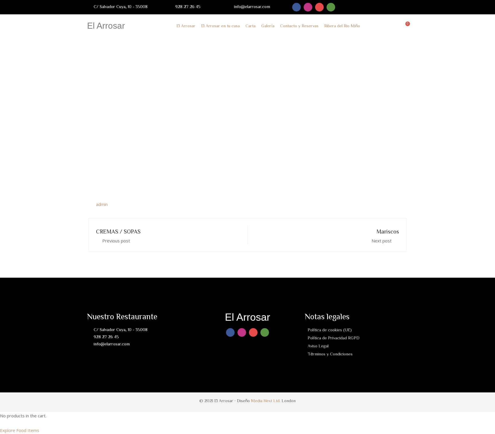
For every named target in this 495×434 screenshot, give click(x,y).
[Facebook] (296, 7)
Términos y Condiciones (330, 354)
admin (102, 204)
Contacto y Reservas (299, 26)
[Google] (319, 7)
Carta (250, 26)
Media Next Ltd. (265, 400)
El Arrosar (106, 25)
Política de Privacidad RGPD (334, 338)
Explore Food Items (19, 430)
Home (210, 123)
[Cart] (406, 26)
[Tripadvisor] (331, 7)
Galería (267, 26)
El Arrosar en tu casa (220, 26)
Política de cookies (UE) (330, 330)
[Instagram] (308, 7)
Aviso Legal (318, 346)
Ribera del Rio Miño (342, 26)
